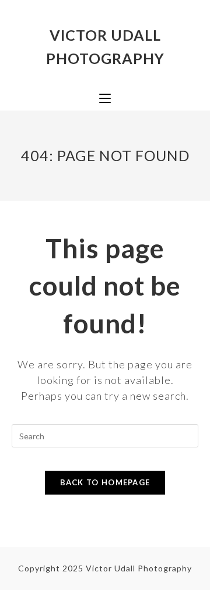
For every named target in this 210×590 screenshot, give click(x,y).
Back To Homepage (105, 482)
